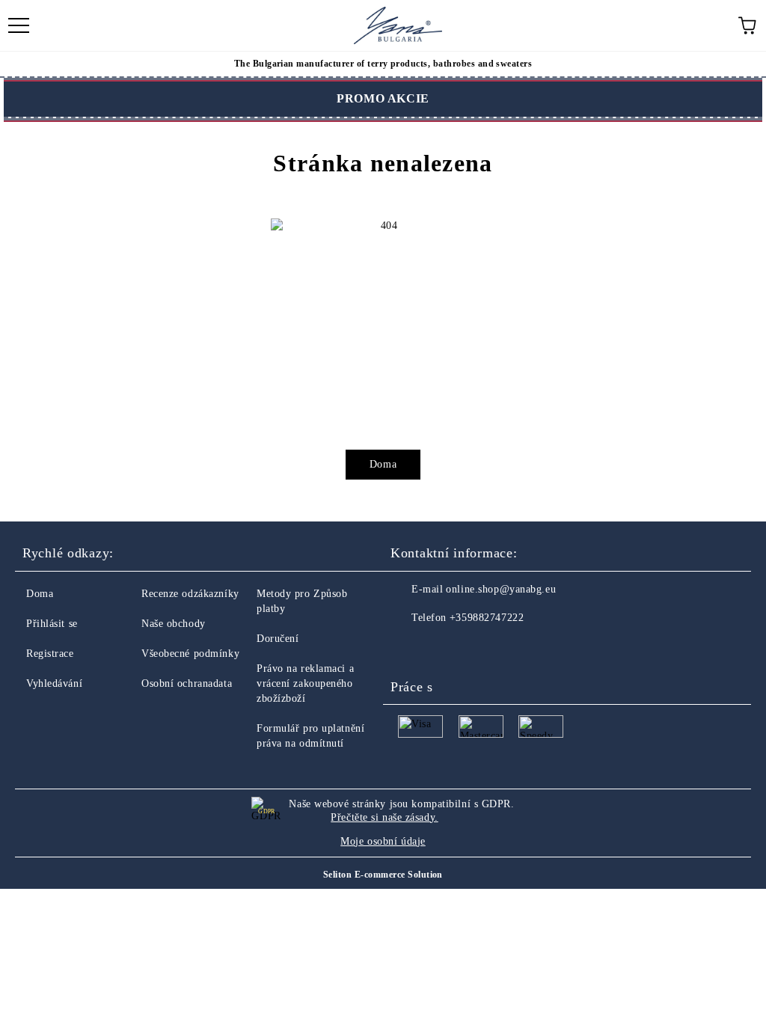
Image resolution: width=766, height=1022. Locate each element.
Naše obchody (173, 623)
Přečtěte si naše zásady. (384, 817)
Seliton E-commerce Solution (383, 874)
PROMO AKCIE (383, 98)
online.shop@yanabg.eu (501, 589)
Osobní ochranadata (186, 683)
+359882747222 (487, 617)
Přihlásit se (52, 623)
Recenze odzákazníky (190, 593)
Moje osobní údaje (383, 841)
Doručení (277, 638)
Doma (383, 464)
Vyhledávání (54, 683)
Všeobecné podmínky (190, 653)
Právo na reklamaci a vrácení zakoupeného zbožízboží (305, 683)
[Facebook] (410, 648)
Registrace (50, 653)
